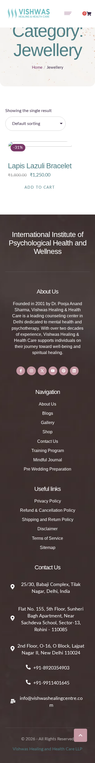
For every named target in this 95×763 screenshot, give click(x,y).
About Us (47, 404)
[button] (80, 735)
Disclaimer (47, 529)
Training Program (47, 450)
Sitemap (47, 547)
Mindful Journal (47, 460)
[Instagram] (31, 370)
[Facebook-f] (20, 370)
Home (37, 67)
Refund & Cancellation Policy (47, 510)
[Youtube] (53, 370)
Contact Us (47, 441)
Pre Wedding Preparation (47, 469)
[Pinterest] (63, 370)
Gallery (47, 422)
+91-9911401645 (51, 683)
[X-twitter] (42, 370)
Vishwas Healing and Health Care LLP (47, 749)
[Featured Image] (40, 173)
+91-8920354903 (51, 668)
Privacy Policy (47, 501)
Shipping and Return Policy (47, 519)
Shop (47, 432)
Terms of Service (47, 538)
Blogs (47, 413)
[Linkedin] (74, 370)
